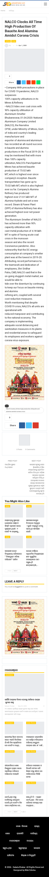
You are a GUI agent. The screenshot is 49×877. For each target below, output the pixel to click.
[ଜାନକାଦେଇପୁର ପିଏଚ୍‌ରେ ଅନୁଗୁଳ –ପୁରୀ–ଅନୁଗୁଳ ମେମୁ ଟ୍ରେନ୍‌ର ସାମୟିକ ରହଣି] (35, 511)
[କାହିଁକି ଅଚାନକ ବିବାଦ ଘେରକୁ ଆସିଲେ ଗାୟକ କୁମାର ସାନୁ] (24, 685)
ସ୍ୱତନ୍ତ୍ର (7, 848)
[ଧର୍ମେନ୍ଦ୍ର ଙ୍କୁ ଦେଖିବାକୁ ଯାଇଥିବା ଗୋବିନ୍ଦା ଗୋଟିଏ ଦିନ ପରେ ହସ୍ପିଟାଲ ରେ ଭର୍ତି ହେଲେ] (14, 788)
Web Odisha (30, 870)
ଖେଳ (7, 833)
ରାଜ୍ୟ (13, 41)
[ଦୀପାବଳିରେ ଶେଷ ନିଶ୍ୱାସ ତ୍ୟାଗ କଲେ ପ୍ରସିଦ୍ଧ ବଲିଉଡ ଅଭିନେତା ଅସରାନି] (14, 756)
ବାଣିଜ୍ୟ (8, 41)
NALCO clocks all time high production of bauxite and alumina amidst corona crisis (23, 410)
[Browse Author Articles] (24, 440)
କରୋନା (37, 848)
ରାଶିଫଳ (10, 855)
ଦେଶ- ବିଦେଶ (31, 723)
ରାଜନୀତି (20, 833)
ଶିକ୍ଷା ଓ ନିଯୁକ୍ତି (28, 855)
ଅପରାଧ (30, 840)
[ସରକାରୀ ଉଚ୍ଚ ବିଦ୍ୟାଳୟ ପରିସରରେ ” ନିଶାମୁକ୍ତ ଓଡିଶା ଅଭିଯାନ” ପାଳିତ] (14, 542)
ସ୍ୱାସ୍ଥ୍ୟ (23, 848)
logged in (18, 587)
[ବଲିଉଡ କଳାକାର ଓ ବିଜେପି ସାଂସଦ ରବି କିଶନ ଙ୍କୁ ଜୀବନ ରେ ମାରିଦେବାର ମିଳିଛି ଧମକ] (35, 756)
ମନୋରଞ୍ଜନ (9, 675)
